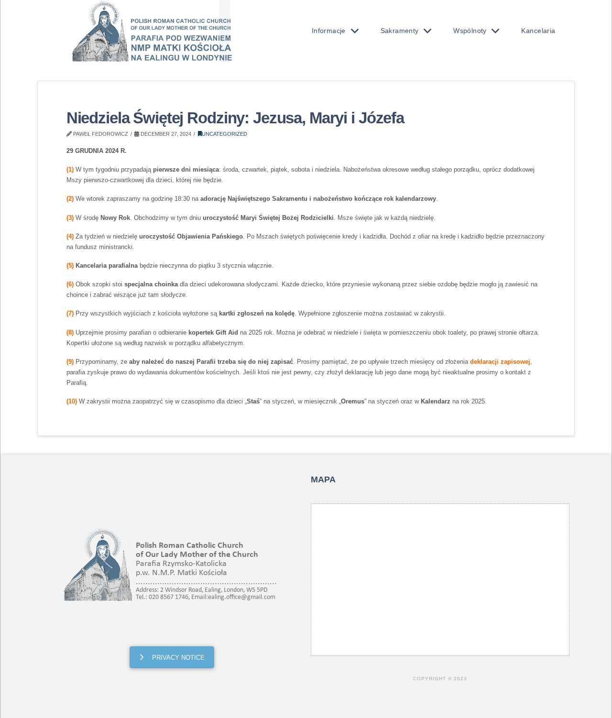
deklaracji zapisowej (500, 361)
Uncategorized (224, 134)
